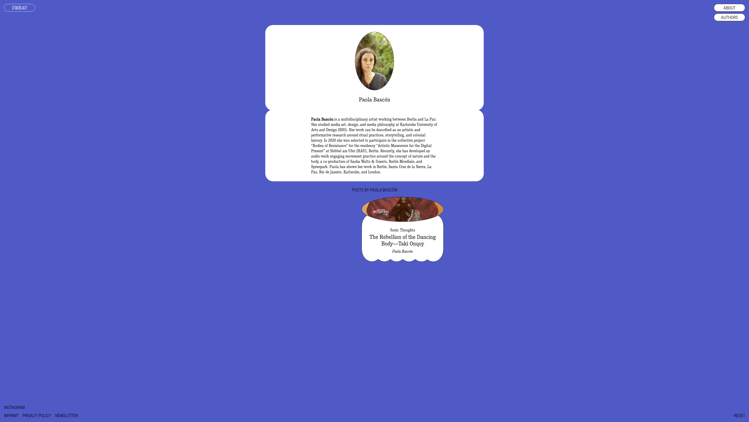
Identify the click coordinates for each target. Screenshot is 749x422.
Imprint (11, 415)
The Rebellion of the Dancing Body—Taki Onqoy (402, 240)
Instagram (14, 407)
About (729, 7)
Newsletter (66, 415)
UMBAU (19, 7)
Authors (729, 17)
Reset (739, 415)
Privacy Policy (36, 415)
